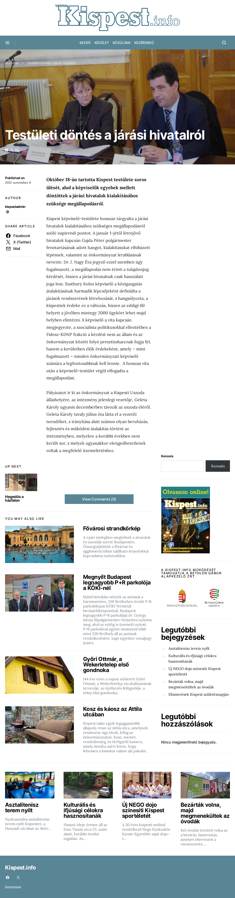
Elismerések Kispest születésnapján (198, 694)
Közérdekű (144, 43)
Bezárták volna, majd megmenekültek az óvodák (191, 684)
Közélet (102, 43)
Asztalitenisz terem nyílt (189, 648)
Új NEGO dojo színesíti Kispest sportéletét (194, 671)
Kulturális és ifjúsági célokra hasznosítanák (192, 658)
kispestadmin (15, 207)
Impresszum (13, 886)
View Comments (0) (99, 499)
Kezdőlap (12, 63)
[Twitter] (18, 877)
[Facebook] (7, 877)
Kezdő (85, 43)
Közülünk (122, 43)
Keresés (167, 456)
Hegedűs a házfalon (14, 498)
